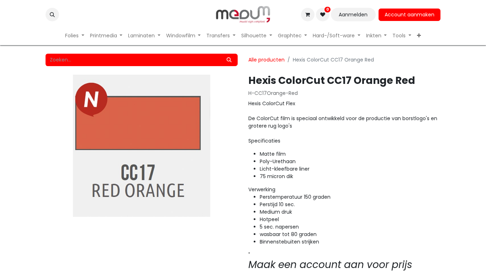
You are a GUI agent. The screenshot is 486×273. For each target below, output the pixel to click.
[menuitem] (74, 35)
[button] (52, 14)
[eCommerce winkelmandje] (308, 14)
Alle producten (266, 59)
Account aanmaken (409, 14)
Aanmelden (353, 14)
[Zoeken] (229, 60)
